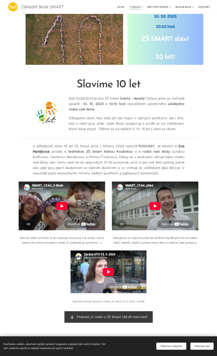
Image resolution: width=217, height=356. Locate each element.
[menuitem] (121, 7)
